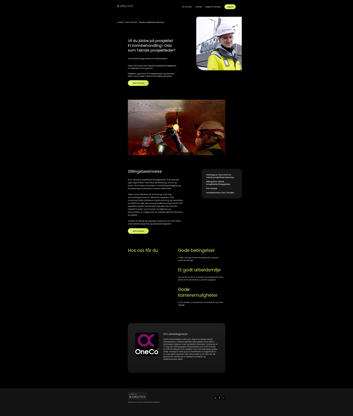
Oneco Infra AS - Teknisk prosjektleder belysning (144, 22)
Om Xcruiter (187, 7)
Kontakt (199, 7)
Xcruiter (120, 22)
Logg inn (230, 7)
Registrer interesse (213, 7)
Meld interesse (138, 83)
